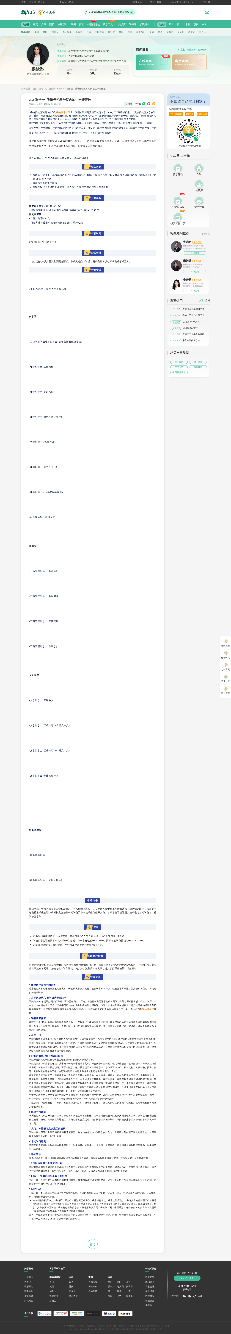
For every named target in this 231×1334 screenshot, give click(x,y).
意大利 (180, 32)
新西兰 (79, 32)
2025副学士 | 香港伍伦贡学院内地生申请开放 (84, 88)
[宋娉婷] (176, 265)
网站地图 (28, 1301)
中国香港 (99, 32)
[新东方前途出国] (40, 12)
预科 (195, 24)
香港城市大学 (63, 112)
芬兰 (119, 1296)
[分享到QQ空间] (153, 103)
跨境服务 (149, 1296)
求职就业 (145, 24)
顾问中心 (42, 88)
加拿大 (55, 32)
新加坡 (111, 32)
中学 (204, 24)
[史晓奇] (176, 246)
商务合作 (28, 1291)
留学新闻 (198, 367)
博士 (179, 24)
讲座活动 (63, 24)
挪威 (110, 1296)
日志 (58, 88)
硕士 (171, 24)
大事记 (27, 1282)
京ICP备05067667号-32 (86, 1326)
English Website (67, 2)
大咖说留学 (136, 2)
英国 (45, 32)
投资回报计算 (178, 223)
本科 (187, 24)
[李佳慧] (176, 285)
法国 (151, 32)
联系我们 (28, 1286)
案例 (73, 24)
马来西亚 (140, 32)
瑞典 (119, 1291)
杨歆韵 (52, 88)
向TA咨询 (195, 253)
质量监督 (28, 1296)
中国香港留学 (179, 372)
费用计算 (199, 207)
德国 (130, 32)
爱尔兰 (170, 32)
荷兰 (160, 32)
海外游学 (147, 1009)
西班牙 (191, 32)
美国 (36, 32)
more (204, 233)
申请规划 (149, 1277)
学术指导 (149, 1291)
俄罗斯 (129, 1296)
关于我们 (205, 2)
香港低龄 (92, 1282)
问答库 (132, 24)
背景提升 (149, 1286)
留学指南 (198, 362)
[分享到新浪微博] (148, 103)
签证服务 (149, 1301)
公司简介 (28, 1277)
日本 (88, 32)
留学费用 (179, 362)
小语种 (148, 1305)
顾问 (35, 24)
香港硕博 (92, 1291)
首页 (23, 2)
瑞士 (110, 1291)
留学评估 (178, 174)
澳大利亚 (67, 32)
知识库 (122, 24)
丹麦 (128, 1291)
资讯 (81, 24)
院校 (51, 24)
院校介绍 (179, 367)
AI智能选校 (93, 24)
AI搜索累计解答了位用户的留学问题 (109, 12)
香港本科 (92, 1286)
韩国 (121, 32)
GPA (199, 174)
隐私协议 (165, 1326)
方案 (43, 24)
